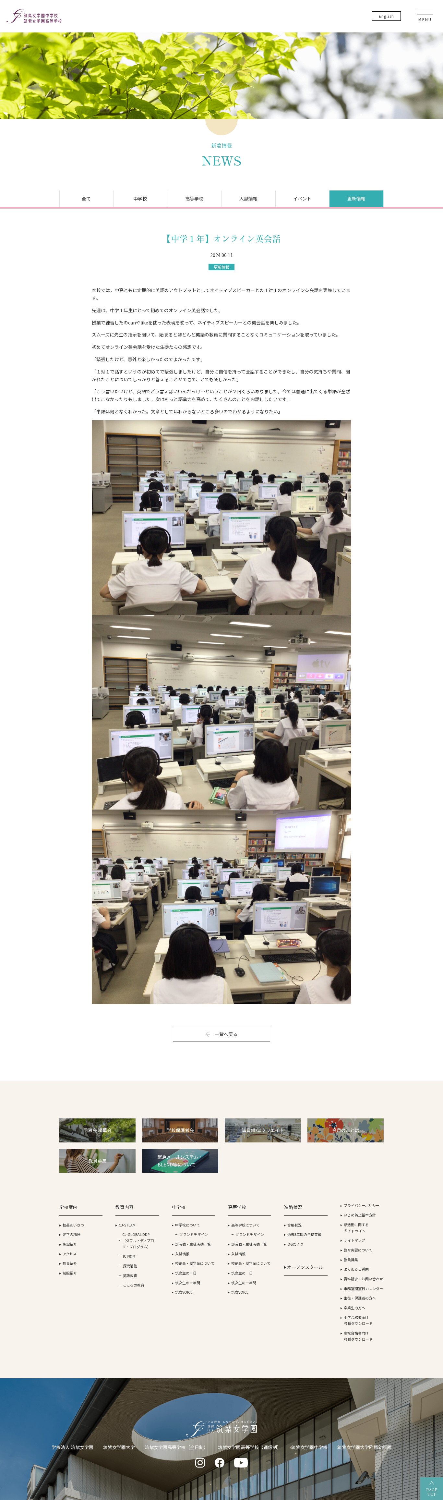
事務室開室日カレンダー (363, 1288)
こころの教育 (133, 1284)
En (386, 16)
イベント (302, 198)
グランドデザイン (193, 1234)
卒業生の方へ (354, 1307)
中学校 (140, 198)
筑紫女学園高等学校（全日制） (176, 1447)
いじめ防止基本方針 (360, 1214)
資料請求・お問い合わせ (363, 1278)
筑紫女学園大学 (119, 1447)
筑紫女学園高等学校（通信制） (249, 1447)
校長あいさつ (73, 1224)
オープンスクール (304, 1267)
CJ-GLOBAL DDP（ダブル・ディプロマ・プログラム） (138, 1240)
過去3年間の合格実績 (304, 1234)
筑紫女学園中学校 (309, 1447)
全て (86, 198)
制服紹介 (70, 1272)
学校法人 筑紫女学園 (72, 1447)
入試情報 (248, 198)
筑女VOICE (183, 1292)
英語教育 (130, 1275)
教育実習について (358, 1249)
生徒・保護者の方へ (360, 1297)
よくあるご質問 (356, 1269)
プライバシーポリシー (361, 1205)
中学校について (187, 1224)
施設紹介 (70, 1244)
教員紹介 (70, 1263)
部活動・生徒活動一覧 (193, 1244)
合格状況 (294, 1224)
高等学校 (194, 198)
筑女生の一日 (186, 1272)
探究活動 (130, 1265)
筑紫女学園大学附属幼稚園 (364, 1447)
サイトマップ (354, 1240)
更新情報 (356, 198)
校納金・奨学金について (194, 1263)
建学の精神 (71, 1234)
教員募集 (351, 1259)
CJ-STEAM (127, 1224)
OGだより (295, 1244)
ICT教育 (129, 1256)
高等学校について (245, 1224)
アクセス (70, 1253)
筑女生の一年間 (187, 1282)
